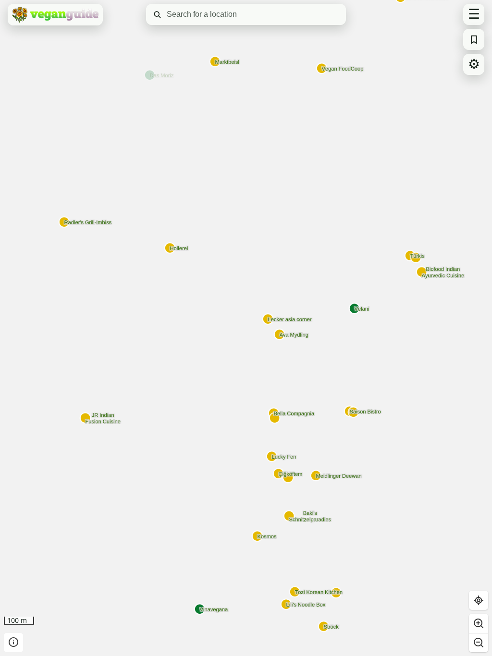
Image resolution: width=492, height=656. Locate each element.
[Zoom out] (478, 642)
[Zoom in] (478, 623)
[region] (246, 328)
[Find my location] (478, 600)
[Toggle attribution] (13, 642)
